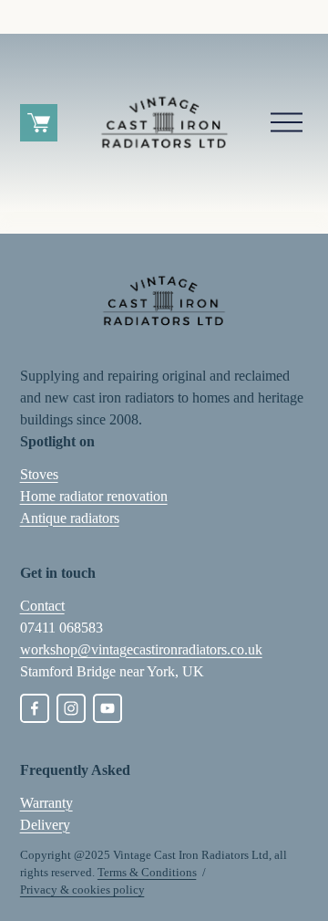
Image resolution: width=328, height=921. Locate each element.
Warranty (46, 803)
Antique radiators (69, 518)
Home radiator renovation (94, 496)
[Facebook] (34, 708)
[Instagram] (71, 708)
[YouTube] (107, 708)
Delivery (45, 824)
